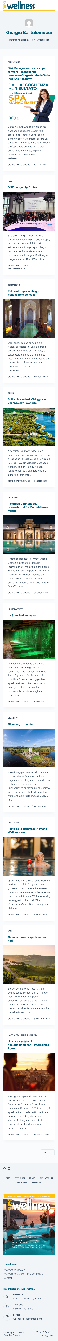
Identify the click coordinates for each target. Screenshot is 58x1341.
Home (7, 1178)
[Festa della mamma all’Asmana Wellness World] (28, 856)
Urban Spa (32, 1035)
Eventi (11, 181)
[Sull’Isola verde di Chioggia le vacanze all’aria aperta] (28, 427)
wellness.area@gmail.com (27, 1318)
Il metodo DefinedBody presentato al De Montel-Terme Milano (28, 507)
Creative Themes (12, 1335)
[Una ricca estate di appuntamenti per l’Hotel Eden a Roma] (28, 1072)
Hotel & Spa (13, 823)
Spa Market (22, 1182)
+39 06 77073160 (23, 1308)
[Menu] (53, 5)
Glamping (13, 718)
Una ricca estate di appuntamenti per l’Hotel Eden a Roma (28, 1045)
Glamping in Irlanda (20, 724)
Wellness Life (46, 1178)
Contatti (8, 1277)
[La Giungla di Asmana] (28, 639)
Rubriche (36, 1182)
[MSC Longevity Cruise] (28, 211)
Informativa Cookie (14, 1269)
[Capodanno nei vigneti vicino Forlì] (28, 964)
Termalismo (14, 285)
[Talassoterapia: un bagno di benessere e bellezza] (28, 318)
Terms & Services (44, 1332)
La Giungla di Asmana (22, 615)
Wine (10, 931)
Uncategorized (15, 609)
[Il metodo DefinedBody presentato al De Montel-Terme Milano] (28, 534)
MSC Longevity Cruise (22, 187)
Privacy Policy (48, 1335)
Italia (23, 1035)
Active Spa (13, 497)
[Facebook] (4, 1168)
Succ (46, 1152)
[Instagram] (9, 1168)
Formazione (14, 62)
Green (11, 393)
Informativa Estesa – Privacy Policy (23, 1273)
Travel (32, 1178)
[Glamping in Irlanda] (28, 748)
